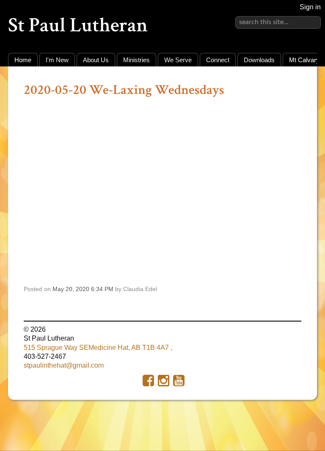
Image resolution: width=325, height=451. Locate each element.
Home (22, 59)
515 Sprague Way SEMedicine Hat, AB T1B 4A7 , (98, 347)
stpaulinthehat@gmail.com (64, 365)
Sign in (310, 7)
